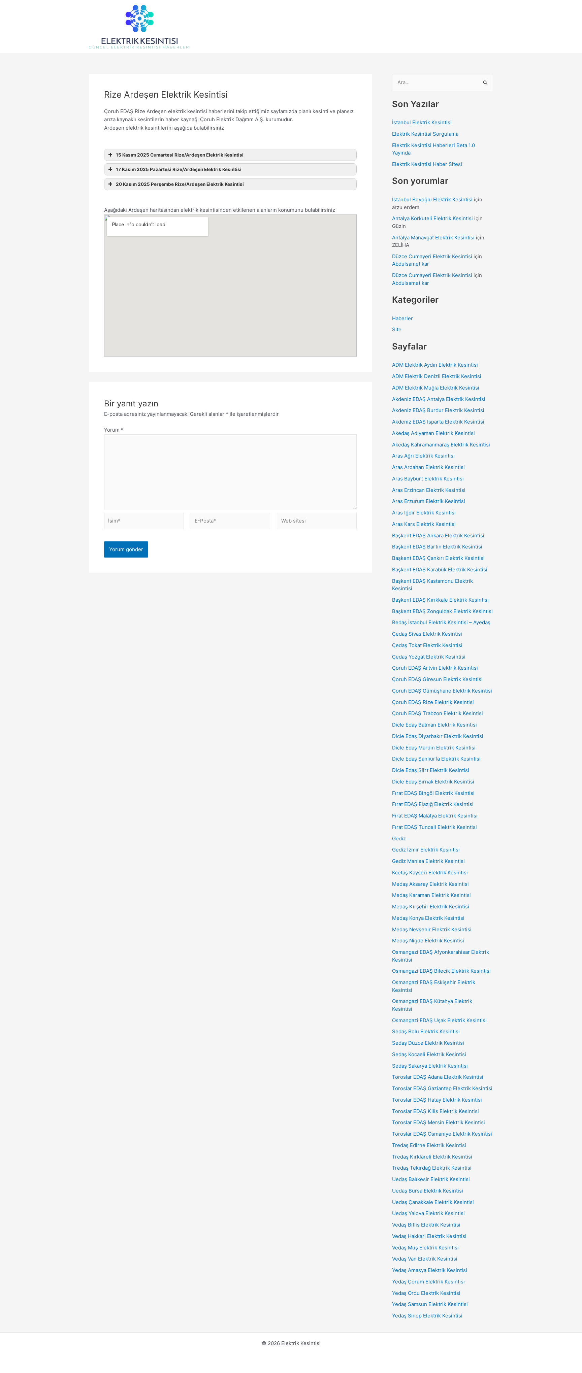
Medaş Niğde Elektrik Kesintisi (428, 940)
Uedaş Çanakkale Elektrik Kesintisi (433, 1202)
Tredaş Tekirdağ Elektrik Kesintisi (432, 1168)
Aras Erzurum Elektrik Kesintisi (428, 501)
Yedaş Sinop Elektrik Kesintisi (427, 1315)
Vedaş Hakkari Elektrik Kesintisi (429, 1236)
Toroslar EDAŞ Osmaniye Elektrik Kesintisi (442, 1134)
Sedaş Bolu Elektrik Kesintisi (426, 1031)
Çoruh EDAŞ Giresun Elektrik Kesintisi (437, 679)
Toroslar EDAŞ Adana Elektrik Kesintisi (437, 1077)
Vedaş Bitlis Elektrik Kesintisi (426, 1224)
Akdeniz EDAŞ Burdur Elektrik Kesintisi (438, 410)
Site (396, 329)
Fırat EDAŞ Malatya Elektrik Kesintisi (435, 815)
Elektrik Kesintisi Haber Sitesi (427, 164)
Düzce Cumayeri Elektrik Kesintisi (432, 256)
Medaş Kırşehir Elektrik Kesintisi (430, 906)
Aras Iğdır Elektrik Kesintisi (424, 512)
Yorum (114, 430)
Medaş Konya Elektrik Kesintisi (428, 918)
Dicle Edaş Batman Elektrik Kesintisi (434, 725)
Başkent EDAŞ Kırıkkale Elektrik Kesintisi (440, 600)
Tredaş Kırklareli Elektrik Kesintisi (432, 1156)
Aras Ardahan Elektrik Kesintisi (428, 467)
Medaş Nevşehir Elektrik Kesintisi (432, 929)
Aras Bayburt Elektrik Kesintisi (428, 478)
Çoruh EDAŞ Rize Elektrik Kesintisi (433, 702)
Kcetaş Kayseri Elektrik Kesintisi (430, 872)
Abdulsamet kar (410, 264)
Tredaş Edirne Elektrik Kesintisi (429, 1145)
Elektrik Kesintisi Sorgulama (425, 134)
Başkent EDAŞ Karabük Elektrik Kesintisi (439, 569)
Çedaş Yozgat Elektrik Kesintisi (428, 657)
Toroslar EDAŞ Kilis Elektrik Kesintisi (435, 1111)
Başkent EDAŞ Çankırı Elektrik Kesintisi (438, 558)
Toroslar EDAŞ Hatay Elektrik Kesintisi (437, 1100)
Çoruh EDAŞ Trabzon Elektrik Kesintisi (437, 713)
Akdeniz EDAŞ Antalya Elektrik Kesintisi (438, 399)
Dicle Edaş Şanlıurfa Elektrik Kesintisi (436, 759)
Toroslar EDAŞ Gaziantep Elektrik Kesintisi (442, 1088)
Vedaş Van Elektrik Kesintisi (424, 1258)
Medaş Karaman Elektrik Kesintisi (431, 895)
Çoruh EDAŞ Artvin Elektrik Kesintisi (435, 668)
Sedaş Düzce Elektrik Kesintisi (428, 1043)
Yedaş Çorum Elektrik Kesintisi (428, 1281)
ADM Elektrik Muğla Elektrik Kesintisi (435, 387)
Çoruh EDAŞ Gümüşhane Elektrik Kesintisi (442, 691)
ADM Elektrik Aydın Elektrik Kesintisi (435, 365)
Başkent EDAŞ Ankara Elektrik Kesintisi (438, 535)
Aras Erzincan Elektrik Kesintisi (428, 490)
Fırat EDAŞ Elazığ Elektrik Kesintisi (433, 804)
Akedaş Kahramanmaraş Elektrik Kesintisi (441, 444)
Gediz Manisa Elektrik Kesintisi (428, 861)
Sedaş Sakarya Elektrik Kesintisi (430, 1066)
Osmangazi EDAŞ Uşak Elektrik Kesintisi (439, 1020)
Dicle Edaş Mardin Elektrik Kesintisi (434, 747)
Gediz (399, 838)
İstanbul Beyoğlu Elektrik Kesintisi (432, 199)
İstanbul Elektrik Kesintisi (422, 122)
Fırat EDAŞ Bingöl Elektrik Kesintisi (433, 793)
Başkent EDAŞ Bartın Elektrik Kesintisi (437, 546)
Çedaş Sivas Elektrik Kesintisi (427, 634)
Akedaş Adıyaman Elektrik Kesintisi (433, 433)
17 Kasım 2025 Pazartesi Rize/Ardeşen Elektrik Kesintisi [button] (178, 169)
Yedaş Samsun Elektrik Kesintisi (430, 1304)
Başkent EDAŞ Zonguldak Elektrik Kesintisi (442, 611)
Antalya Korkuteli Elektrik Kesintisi (432, 218)
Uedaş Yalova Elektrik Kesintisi (428, 1213)
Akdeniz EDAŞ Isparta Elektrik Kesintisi (438, 421)
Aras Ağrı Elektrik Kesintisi (423, 456)
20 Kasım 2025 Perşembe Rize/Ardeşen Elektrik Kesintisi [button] (180, 184)
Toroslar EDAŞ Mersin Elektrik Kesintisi (438, 1122)
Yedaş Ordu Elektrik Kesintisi (426, 1293)
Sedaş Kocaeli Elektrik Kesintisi (429, 1054)
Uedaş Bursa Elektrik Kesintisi (427, 1190)
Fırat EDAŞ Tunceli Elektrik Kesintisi (434, 827)
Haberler (402, 318)
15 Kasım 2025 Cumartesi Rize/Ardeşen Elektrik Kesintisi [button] (180, 155)
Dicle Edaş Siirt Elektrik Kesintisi (430, 770)
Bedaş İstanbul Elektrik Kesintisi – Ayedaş (441, 622)
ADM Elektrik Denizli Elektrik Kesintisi (436, 376)
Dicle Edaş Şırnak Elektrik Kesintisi (433, 781)
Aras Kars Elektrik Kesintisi (424, 524)
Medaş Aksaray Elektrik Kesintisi (430, 884)
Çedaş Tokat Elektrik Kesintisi (427, 645)
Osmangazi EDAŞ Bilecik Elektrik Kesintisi (441, 971)
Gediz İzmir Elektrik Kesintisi (426, 849)
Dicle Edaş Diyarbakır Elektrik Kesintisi (437, 736)
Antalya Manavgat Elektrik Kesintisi (433, 237)
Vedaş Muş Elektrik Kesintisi (425, 1247)
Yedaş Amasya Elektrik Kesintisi (429, 1270)
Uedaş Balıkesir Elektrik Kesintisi (431, 1179)
